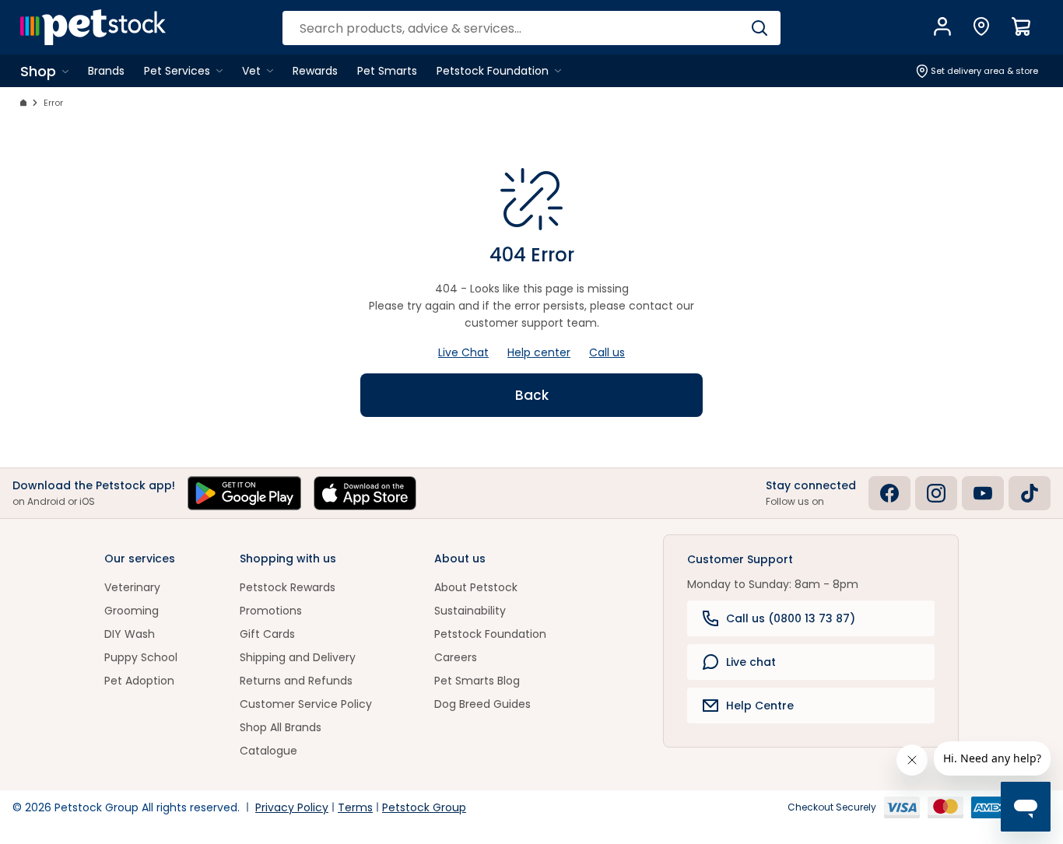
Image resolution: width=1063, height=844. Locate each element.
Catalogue (268, 750)
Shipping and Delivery (298, 657)
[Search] (759, 28)
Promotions (271, 610)
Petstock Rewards (287, 587)
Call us (607, 352)
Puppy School (140, 657)
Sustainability (470, 610)
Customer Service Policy (306, 704)
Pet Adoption (139, 680)
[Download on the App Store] (365, 493)
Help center (538, 352)
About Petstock (475, 587)
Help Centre (760, 705)
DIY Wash (129, 634)
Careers (455, 657)
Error (53, 102)
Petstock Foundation (490, 634)
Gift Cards (267, 634)
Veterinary (132, 587)
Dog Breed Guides (482, 704)
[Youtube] (983, 493)
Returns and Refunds (296, 680)
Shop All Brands (280, 727)
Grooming (131, 610)
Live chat (751, 662)
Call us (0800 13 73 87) (790, 618)
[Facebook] (889, 493)
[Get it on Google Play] (244, 493)
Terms (355, 807)
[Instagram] (936, 493)
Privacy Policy (291, 807)
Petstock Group (424, 807)
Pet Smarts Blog (477, 680)
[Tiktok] (1030, 493)
